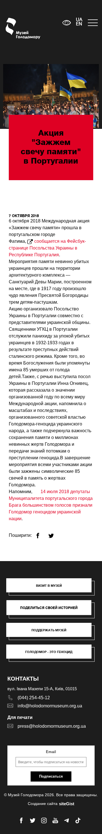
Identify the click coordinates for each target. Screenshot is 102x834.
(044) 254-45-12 (34, 697)
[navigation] (92, 22)
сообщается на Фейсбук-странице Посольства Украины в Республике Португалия (47, 248)
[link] (52, 632)
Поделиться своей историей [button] (49, 608)
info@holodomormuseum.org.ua (50, 705)
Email (51, 752)
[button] (52, 588)
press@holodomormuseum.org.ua (52, 726)
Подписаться (51, 776)
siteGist (66, 803)
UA (79, 20)
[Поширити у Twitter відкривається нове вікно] (54, 533)
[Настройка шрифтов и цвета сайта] (66, 23)
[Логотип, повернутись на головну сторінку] (16, 28)
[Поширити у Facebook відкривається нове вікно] (41, 533)
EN (79, 24)
